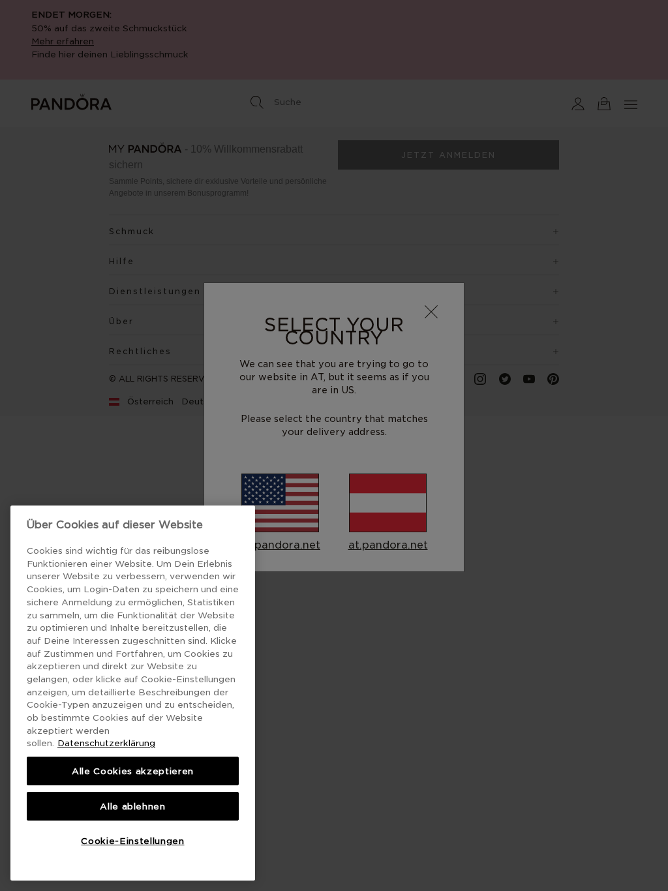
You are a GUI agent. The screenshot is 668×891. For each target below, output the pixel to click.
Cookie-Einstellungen (132, 841)
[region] (132, 693)
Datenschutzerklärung (106, 743)
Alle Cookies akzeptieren (133, 771)
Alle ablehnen (133, 806)
